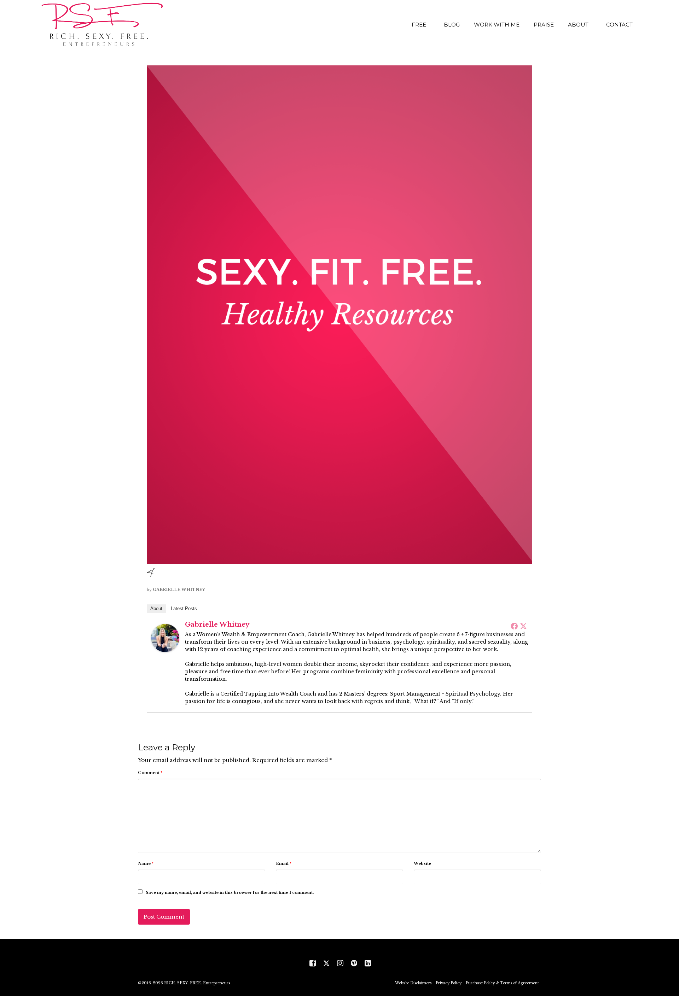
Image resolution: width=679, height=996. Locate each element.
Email (283, 863)
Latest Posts (184, 608)
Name (145, 863)
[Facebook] (514, 626)
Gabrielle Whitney (179, 589)
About (156, 608)
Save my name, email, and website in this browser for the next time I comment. (230, 892)
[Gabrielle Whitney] (165, 637)
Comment (150, 772)
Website (422, 863)
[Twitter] (523, 626)
